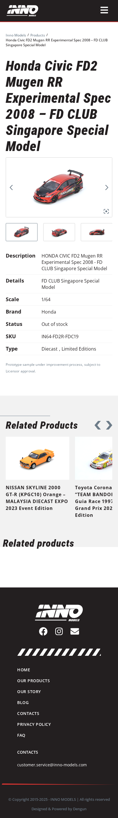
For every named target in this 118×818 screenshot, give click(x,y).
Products (37, 35)
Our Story (29, 691)
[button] (98, 425)
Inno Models (16, 35)
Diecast (50, 349)
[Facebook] (43, 631)
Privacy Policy (34, 724)
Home (23, 669)
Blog (23, 702)
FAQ (21, 735)
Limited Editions (79, 349)
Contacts (28, 713)
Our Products (33, 680)
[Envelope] (74, 631)
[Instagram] (59, 631)
